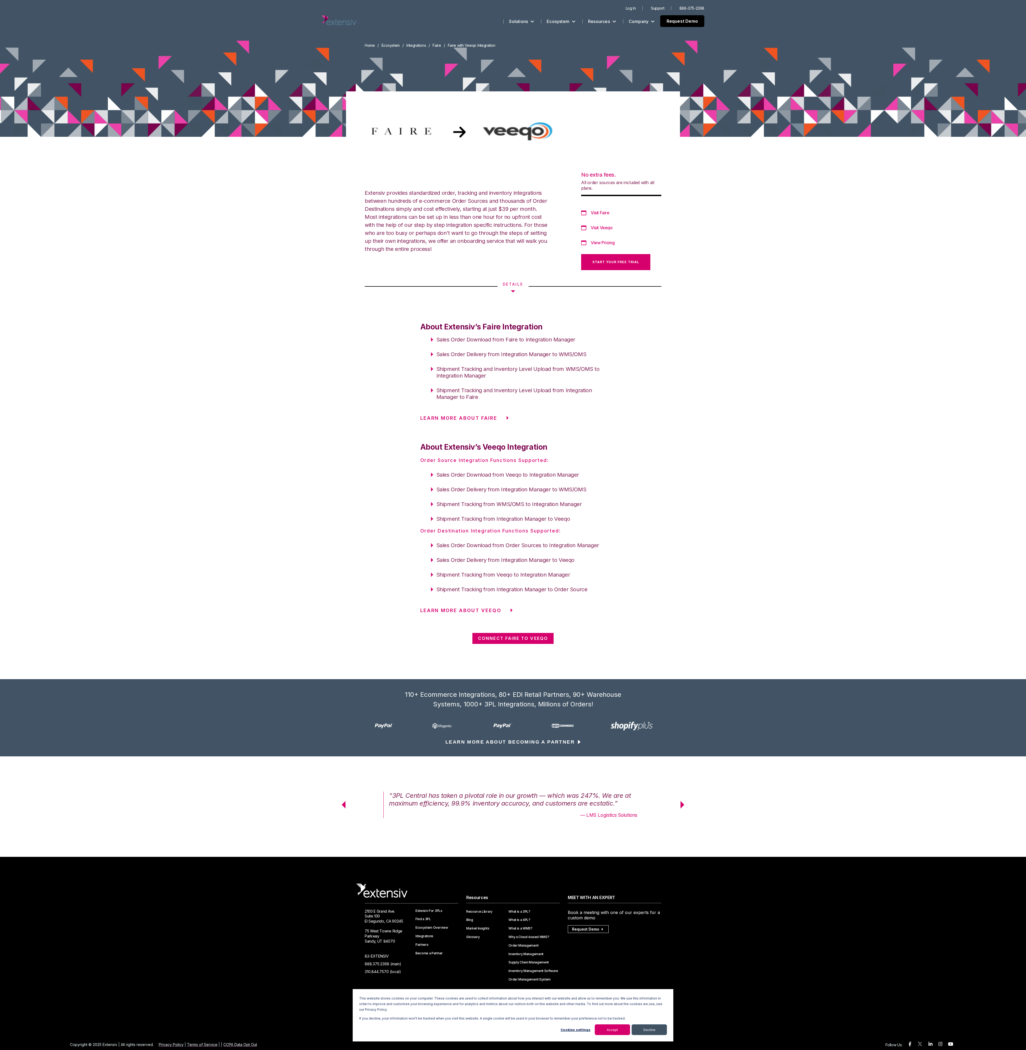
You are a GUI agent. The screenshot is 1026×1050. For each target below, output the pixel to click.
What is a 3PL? (519, 911)
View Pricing (603, 242)
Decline (649, 1030)
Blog (469, 920)
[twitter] (920, 1045)
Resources (599, 21)
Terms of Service (202, 1044)
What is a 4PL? (519, 920)
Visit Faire (600, 212)
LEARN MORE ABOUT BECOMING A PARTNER (510, 742)
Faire (437, 45)
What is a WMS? (520, 928)
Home (370, 45)
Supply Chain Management (528, 962)
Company (639, 21)
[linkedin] (930, 1044)
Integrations (416, 45)
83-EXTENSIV (377, 956)
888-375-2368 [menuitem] (691, 8)
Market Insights (477, 928)
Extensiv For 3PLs (428, 911)
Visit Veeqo (602, 227)
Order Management (523, 945)
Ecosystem (558, 21)
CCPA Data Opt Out (240, 1044)
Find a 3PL (423, 919)
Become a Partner (429, 953)
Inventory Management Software (533, 971)
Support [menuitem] (657, 8)
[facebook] (909, 1044)
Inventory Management (525, 954)
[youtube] (950, 1044)
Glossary (473, 937)
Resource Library (479, 911)
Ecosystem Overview (431, 928)
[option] (396, 726)
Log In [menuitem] (631, 8)
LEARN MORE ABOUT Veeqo (460, 610)
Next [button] (684, 804)
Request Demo (682, 21)
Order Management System (529, 979)
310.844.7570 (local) (383, 971)
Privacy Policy (171, 1044)
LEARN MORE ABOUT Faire (458, 418)
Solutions (519, 21)
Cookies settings (575, 1030)
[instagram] (940, 1044)
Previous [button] (341, 804)
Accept (612, 1030)
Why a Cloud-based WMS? (528, 937)
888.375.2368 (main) (383, 964)
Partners (421, 945)
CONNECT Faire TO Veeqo (513, 638)
